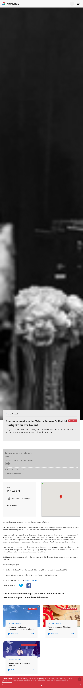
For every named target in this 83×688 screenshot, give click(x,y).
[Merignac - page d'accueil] (41, 3)
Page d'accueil (12, 414)
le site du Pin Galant (32, 580)
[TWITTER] (21, 585)
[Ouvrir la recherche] (72, 4)
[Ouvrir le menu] (78, 4)
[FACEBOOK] (27, 585)
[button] (61, 497)
